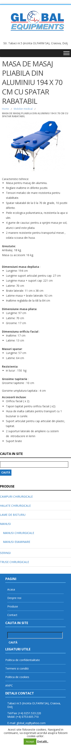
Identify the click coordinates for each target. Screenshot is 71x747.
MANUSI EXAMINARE (16, 542)
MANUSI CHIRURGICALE (18, 533)
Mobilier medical (23, 108)
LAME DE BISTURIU (12, 515)
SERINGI (5, 553)
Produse (12, 606)
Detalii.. (42, 741)
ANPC (9, 685)
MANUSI (5, 524)
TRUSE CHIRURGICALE (14, 562)
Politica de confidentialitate (22, 660)
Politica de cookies (17, 677)
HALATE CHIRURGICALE (15, 505)
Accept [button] (30, 741)
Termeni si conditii (17, 668)
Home (5, 108)
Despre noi (14, 598)
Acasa (11, 589)
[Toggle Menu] (66, 53)
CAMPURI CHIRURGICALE (16, 496)
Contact (12, 615)
